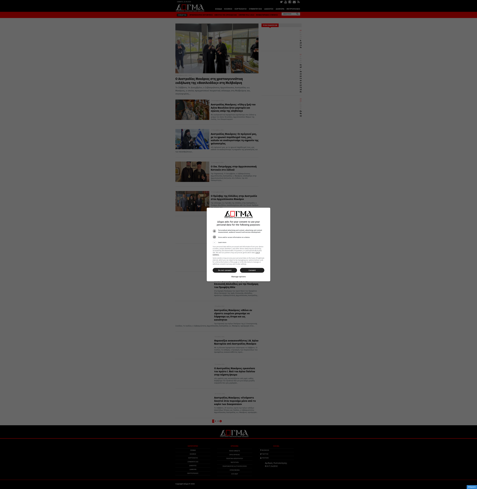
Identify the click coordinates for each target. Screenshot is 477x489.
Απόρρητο (472, 487)
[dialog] (238, 244)
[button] (238, 242)
